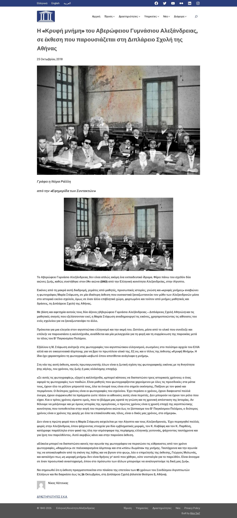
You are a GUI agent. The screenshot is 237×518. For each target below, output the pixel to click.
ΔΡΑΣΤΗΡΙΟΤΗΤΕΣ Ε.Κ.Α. (52, 496)
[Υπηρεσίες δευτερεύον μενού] (158, 16)
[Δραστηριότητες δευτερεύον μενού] (139, 16)
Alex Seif (195, 513)
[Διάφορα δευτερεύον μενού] (186, 16)
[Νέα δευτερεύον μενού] (169, 16)
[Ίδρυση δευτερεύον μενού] (114, 16)
